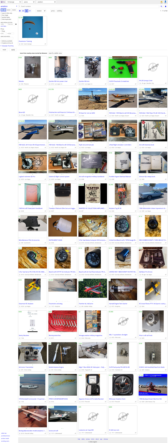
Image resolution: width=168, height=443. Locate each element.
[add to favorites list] (20, 44)
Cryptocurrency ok (7, 43)
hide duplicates (6, 19)
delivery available (7, 41)
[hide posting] (45, 44)
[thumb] (23, 10)
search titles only (7, 13)
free (3, 31)
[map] (29, 10)
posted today (6, 17)
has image (5, 15)
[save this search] (165, 6)
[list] (20, 10)
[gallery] (26, 10)
